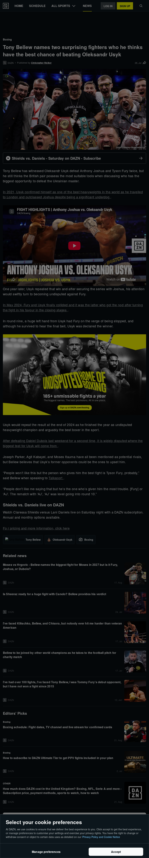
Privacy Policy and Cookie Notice (101, 837)
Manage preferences (46, 852)
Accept (116, 852)
